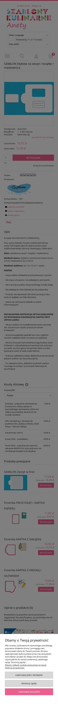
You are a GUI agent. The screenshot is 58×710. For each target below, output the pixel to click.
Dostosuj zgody (29, 683)
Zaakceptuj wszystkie (29, 691)
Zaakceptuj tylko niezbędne (29, 675)
